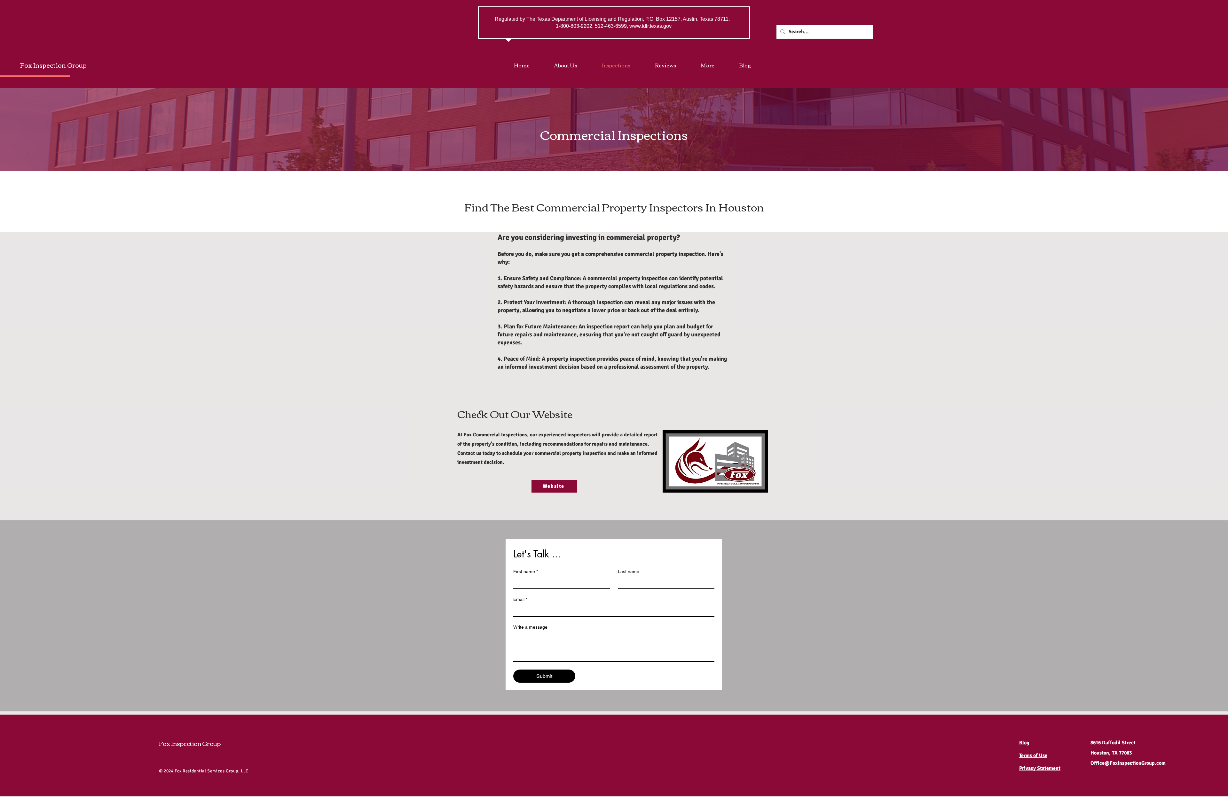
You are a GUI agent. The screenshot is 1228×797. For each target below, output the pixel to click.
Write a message (530, 627)
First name (525, 571)
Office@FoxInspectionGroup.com (1128, 763)
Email (520, 599)
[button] (715, 65)
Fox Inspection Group (53, 65)
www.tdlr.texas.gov (650, 26)
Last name (628, 571)
